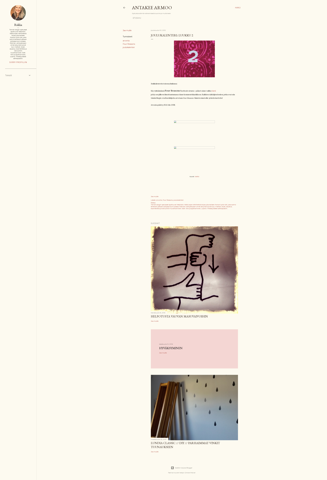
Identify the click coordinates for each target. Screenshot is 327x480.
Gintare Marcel (189, 473)
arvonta (126, 41)
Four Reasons (129, 44)
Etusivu (137, 18)
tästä (214, 91)
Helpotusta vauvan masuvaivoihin (179, 316)
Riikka (18, 25)
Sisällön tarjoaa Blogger (183, 468)
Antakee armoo (152, 8)
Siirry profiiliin (18, 62)
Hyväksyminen (171, 348)
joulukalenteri (129, 47)
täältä (197, 176)
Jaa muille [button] (127, 30)
